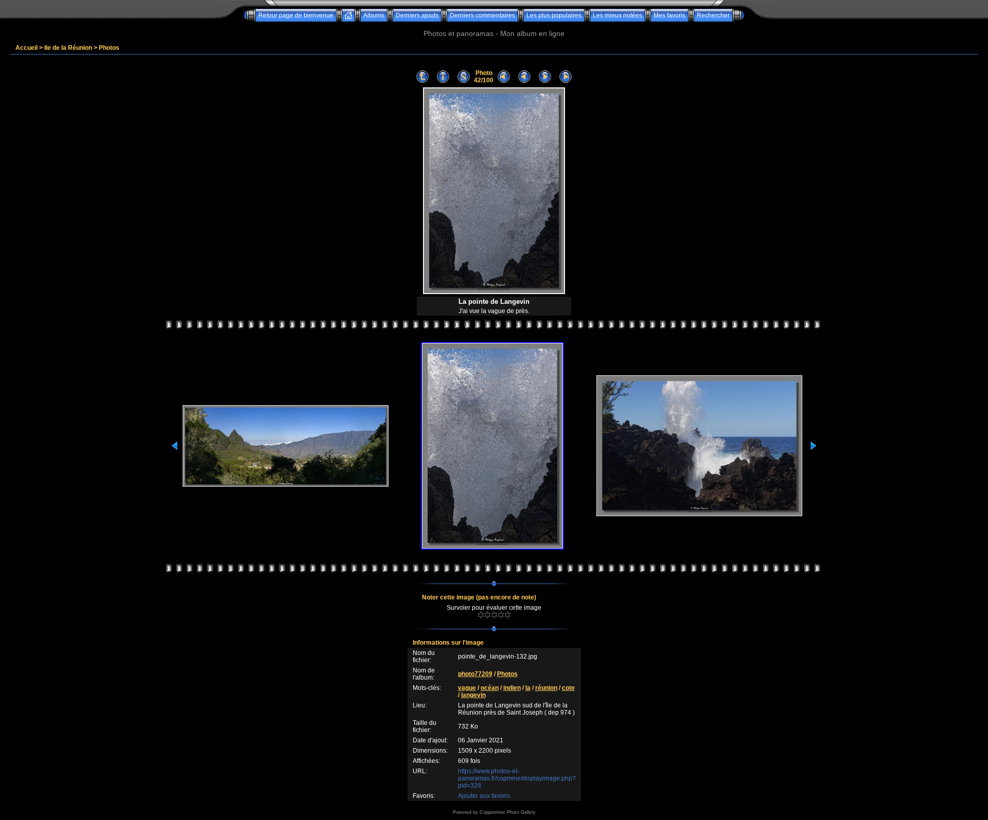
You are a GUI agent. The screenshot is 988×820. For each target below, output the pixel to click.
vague (467, 687)
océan (490, 687)
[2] (487, 614)
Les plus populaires (553, 15)
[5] (507, 614)
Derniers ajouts (417, 15)
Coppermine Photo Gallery (508, 812)
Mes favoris (669, 15)
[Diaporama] (463, 76)
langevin (473, 695)
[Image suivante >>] (545, 76)
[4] (501, 614)
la (528, 687)
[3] (494, 614)
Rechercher (713, 15)
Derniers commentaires (482, 15)
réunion (546, 687)
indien (512, 687)
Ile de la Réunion (68, 47)
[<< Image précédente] (524, 76)
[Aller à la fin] (565, 76)
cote (568, 687)
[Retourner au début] (503, 76)
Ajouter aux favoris (484, 795)
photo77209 (475, 674)
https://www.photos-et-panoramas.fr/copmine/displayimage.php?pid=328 (517, 778)
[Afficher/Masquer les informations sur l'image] (443, 76)
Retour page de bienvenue (295, 15)
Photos (109, 47)
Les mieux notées (617, 15)
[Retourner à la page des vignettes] (422, 76)
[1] (481, 614)
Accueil (26, 47)
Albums (373, 15)
